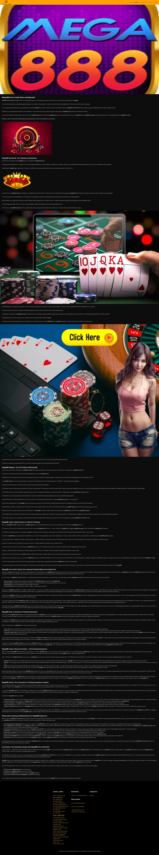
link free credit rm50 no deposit (60, 832)
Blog (147, 2)
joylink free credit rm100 (58, 827)
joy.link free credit (57, 824)
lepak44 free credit (57, 829)
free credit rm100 (56, 813)
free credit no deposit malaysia (59, 804)
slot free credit (56, 842)
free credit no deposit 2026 (59, 802)
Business (92, 795)
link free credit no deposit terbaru (60, 831)
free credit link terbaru (58, 799)
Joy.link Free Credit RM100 (77, 806)
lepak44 (66, 827)
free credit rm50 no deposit (59, 811)
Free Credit (142, 2)
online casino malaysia (58, 840)
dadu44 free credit (61, 795)
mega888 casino (60, 321)
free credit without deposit (58, 817)
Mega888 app (13, 168)
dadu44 (54, 795)
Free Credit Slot (153, 2)
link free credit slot (59, 835)
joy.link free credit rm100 (58, 826)
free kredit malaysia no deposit (59, 819)
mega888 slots (78, 115)
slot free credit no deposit (58, 843)
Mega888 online (45, 473)
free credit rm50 (56, 809)
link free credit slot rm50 (58, 836)
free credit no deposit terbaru (59, 807)
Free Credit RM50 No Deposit (78, 803)
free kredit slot (122, 760)
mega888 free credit (78, 492)
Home (131, 2)
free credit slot (58, 815)
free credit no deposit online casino (60, 806)
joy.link (67, 822)
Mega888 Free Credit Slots (8, 100)
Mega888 (136, 2)
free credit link (57, 797)
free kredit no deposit (57, 821)
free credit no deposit (57, 801)
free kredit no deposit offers (59, 822)
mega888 (66, 836)
